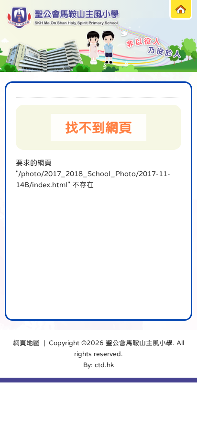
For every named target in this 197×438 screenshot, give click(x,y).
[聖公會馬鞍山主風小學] (63, 18)
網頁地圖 (26, 342)
